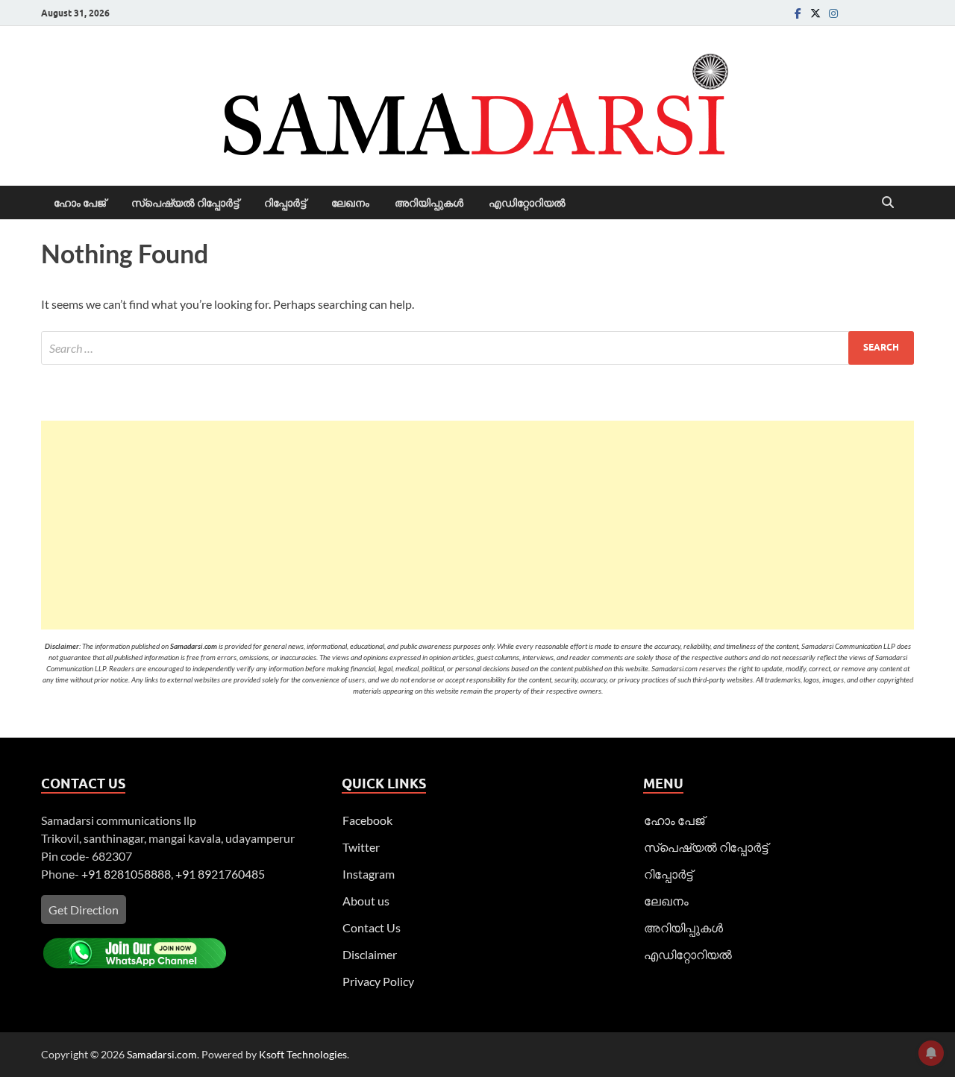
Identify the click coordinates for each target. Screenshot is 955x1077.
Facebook (367, 820)
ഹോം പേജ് (80, 203)
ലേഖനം (350, 203)
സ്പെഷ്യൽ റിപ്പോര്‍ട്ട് (185, 203)
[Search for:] (477, 348)
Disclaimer (369, 954)
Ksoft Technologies (303, 1054)
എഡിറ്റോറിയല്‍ (527, 203)
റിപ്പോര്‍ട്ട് (285, 203)
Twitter (361, 847)
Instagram (368, 874)
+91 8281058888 (126, 874)
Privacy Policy (378, 981)
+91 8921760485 (220, 874)
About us (365, 901)
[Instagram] (833, 13)
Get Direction (83, 909)
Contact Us (371, 927)
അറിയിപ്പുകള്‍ (429, 203)
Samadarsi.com (162, 1054)
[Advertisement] (477, 525)
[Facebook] (798, 13)
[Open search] (888, 203)
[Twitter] (815, 13)
